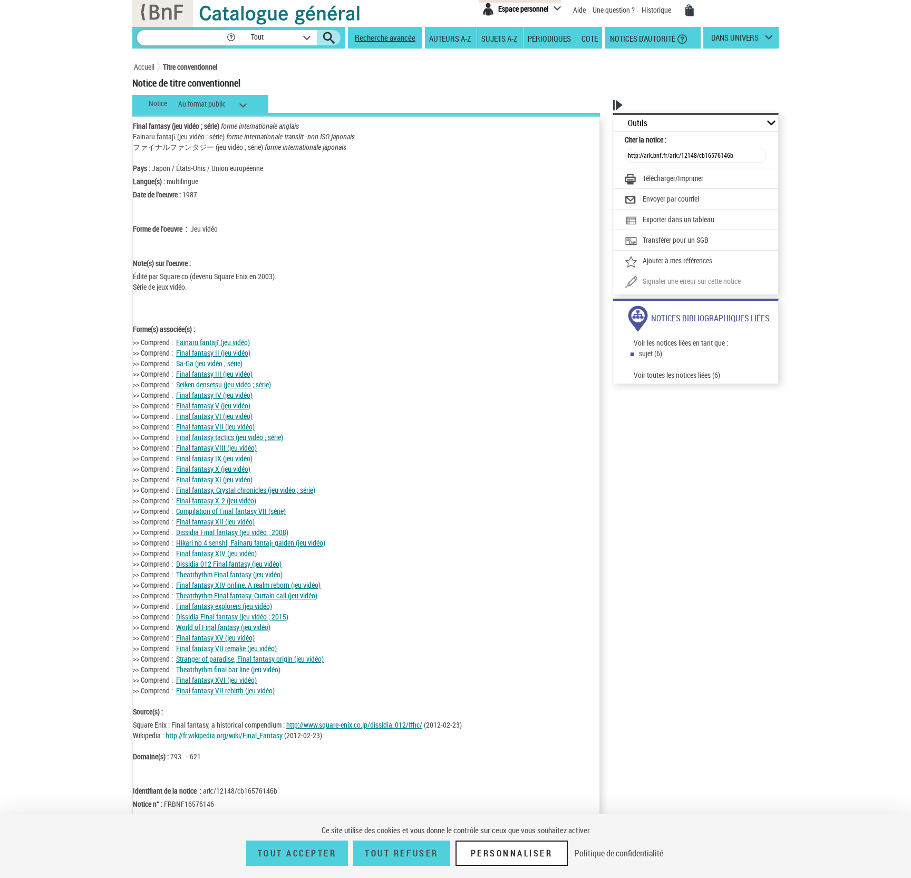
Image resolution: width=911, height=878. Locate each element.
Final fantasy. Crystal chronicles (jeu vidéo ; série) (245, 490)
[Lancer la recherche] (329, 38)
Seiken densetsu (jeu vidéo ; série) (223, 384)
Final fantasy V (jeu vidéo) (213, 405)
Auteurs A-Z (450, 38)
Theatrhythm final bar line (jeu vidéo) (228, 669)
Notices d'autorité (641, 38)
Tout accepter (297, 853)
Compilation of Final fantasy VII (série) (231, 511)
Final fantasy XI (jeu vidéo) (214, 479)
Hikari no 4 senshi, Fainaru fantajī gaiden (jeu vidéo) (250, 543)
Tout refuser (401, 853)
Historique (657, 10)
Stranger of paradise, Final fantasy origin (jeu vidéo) (250, 659)
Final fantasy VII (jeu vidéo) (215, 427)
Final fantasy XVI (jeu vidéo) (216, 680)
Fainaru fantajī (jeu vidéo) (213, 342)
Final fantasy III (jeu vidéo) (214, 374)
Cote (590, 38)
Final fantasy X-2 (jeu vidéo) (216, 500)
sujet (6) (650, 353)
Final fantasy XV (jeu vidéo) (215, 638)
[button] (231, 37)
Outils (637, 123)
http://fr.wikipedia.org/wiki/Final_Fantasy (224, 735)
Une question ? (614, 10)
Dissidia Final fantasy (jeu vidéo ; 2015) (232, 617)
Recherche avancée (385, 37)
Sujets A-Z (499, 38)
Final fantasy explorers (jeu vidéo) (224, 606)
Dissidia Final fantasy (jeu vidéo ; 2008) (232, 532)
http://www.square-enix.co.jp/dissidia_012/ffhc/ (354, 725)
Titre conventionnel (190, 67)
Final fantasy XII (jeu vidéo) (215, 522)
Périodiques (549, 38)
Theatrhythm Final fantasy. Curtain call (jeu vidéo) (246, 595)
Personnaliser (512, 853)
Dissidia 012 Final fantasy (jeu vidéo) (229, 564)
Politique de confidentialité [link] (619, 853)
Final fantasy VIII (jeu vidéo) (216, 448)
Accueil (144, 67)
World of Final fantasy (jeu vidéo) (223, 627)
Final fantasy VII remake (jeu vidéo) (226, 648)
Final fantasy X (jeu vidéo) (213, 469)
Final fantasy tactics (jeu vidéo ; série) (229, 437)
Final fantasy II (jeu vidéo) (213, 353)
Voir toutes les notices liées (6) (677, 375)
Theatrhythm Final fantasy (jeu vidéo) (229, 574)
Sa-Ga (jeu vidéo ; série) (209, 363)
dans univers (735, 40)
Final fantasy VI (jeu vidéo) (214, 416)
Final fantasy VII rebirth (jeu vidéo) (225, 690)
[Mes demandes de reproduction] (689, 10)
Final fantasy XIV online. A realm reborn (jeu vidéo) (248, 585)
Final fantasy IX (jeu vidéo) (214, 458)
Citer (645, 140)
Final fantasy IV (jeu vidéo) (214, 395)
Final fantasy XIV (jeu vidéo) (216, 553)
